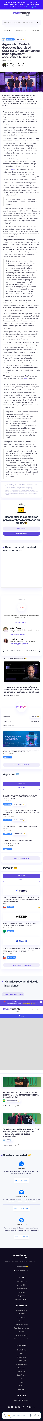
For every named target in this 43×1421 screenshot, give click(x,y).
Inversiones (10, 39)
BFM (21, 1353)
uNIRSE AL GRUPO (21, 1237)
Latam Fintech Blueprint (21, 1400)
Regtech (21, 1386)
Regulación (7, 804)
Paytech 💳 (20, 39)
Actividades (21, 1314)
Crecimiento (8, 757)
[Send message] (35, 1415)
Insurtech (21, 1368)
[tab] (21, 784)
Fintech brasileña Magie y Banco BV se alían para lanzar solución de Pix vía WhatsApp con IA (20, 924)
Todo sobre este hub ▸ (21, 858)
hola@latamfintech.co (22, 1270)
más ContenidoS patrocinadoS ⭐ (15, 658)
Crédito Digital (21, 1350)
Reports (21, 1321)
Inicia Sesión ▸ (21, 528)
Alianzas (10, 931)
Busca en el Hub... (21, 1335)
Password (10, 1041)
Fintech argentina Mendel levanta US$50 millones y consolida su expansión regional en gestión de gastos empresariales (21, 1132)
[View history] (30, 1415)
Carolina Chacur (16, 639)
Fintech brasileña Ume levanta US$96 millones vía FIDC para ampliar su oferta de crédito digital (21, 1094)
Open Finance (21, 1375)
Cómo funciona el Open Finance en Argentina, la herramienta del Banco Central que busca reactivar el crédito (21, 812)
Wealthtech (21, 1389)
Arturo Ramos (15, 628)
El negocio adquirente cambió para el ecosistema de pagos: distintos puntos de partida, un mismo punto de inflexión (22, 689)
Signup (21, 1016)
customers (13, 170)
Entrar (34, 30)
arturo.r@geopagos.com (18, 634)
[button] (7, 30)
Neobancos (21, 1371)
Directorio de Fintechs (21, 1339)
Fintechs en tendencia (21, 1328)
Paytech (21, 1382)
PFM (21, 1378)
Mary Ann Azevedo (17, 64)
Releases (10, 906)
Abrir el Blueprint (21, 1209)
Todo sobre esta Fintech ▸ (21, 765)
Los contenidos (21, 1288)
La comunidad (21, 1285)
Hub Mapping (21, 1317)
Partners (21, 1331)
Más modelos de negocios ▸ (21, 965)
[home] (21, 14)
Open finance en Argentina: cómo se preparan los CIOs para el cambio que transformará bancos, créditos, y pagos (20, 797)
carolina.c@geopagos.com (19, 644)
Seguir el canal (21, 1180)
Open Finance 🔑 (19, 804)
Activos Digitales (21, 1364)
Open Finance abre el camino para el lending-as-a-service (20, 827)
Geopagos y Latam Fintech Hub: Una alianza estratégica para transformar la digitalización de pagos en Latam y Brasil (20, 842)
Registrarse (19, 30)
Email (9, 1031)
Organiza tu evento (21, 1299)
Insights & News (21, 1310)
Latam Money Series (21, 1324)
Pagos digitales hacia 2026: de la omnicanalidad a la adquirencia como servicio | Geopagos (21, 750)
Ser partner (21, 1296)
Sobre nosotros (21, 1281)
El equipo (22, 1292)
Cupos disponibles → (33, 7)
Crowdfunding (21, 1357)
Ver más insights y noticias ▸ (13, 994)
